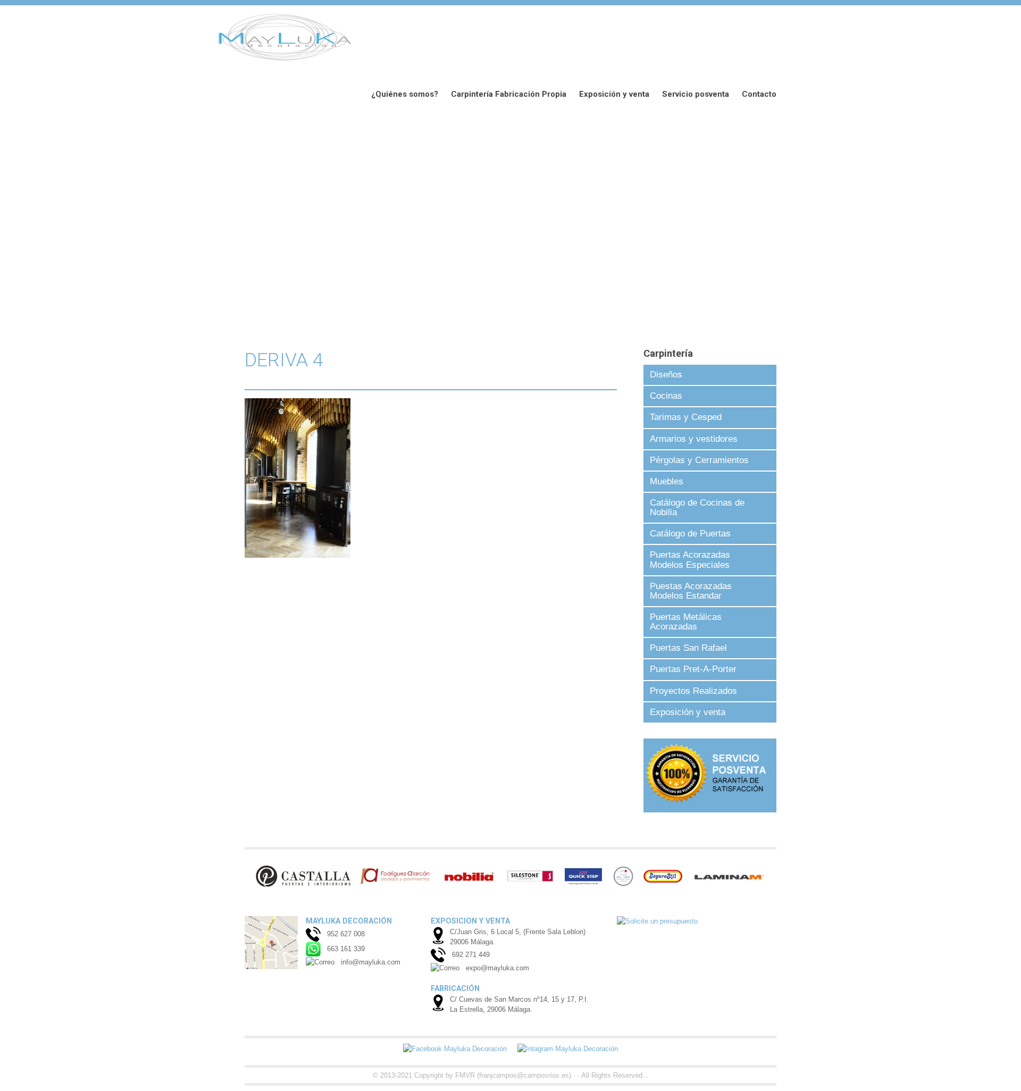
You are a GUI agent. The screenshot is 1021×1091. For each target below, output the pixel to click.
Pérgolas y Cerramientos (699, 460)
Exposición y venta (614, 94)
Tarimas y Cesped (686, 417)
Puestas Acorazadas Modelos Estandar (691, 591)
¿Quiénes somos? (404, 94)
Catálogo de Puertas (690, 533)
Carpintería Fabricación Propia (508, 94)
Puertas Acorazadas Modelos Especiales (690, 559)
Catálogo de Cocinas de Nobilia (697, 507)
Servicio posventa (695, 94)
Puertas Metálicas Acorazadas (686, 622)
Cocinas (666, 396)
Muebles (666, 481)
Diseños (666, 375)
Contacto (759, 94)
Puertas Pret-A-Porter (693, 669)
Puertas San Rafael (688, 648)
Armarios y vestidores (694, 439)
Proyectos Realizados (693, 691)
